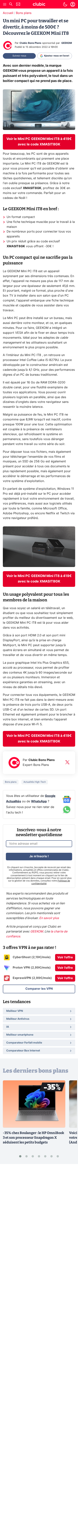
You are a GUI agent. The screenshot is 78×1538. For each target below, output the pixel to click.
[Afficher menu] (5, 4)
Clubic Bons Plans (30, 43)
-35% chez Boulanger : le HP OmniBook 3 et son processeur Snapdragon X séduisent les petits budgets (33, 1137)
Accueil (8, 13)
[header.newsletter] (18, 4)
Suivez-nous (19, 56)
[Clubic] (39, 4)
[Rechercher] (11, 4)
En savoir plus (49, 918)
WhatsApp (39, 801)
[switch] (65, 4)
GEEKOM (66, 43)
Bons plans (23, 13)
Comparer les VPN (39, 988)
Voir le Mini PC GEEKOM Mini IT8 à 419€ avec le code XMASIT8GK (39, 141)
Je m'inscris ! (39, 856)
